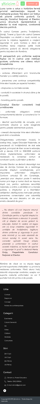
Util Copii (7, 357)
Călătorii (7, 333)
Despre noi (8, 298)
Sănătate (7, 337)
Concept (7, 302)
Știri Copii (7, 354)
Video (6, 329)
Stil (5, 326)
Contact (7, 294)
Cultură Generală (10, 322)
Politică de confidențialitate (13, 305)
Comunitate (8, 340)
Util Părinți (7, 365)
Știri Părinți (8, 361)
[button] (32, 4)
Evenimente (8, 318)
